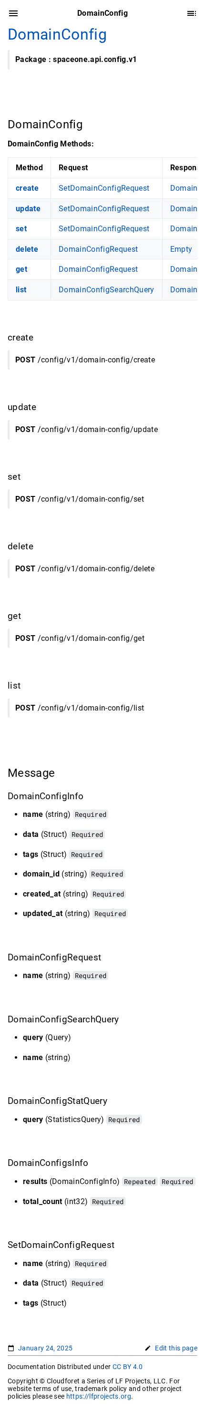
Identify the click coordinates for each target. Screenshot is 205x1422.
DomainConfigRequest (98, 249)
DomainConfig (57, 34)
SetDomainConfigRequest (104, 188)
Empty (181, 249)
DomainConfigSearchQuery (106, 289)
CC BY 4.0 (128, 1366)
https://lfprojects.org (98, 1396)
